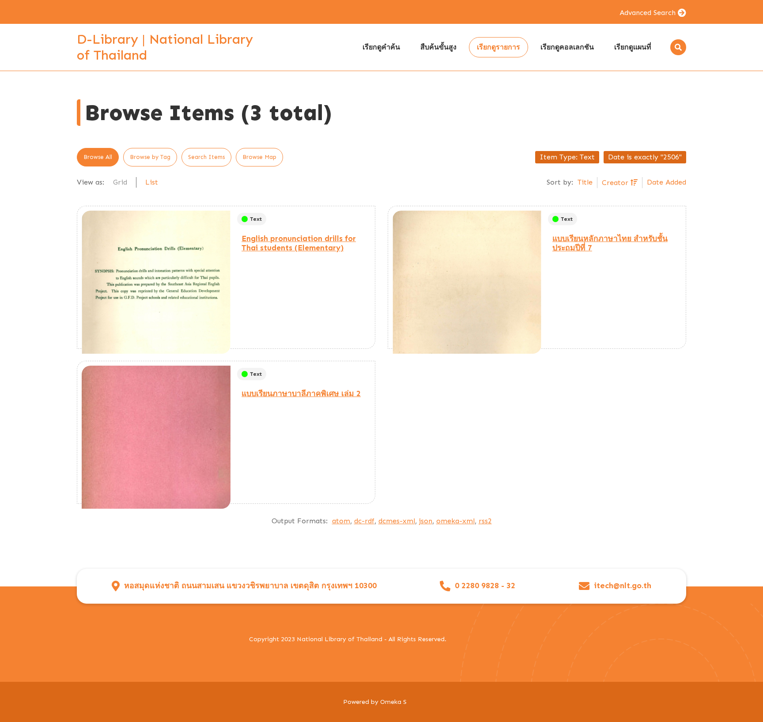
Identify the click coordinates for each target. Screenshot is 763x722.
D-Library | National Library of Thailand (165, 47)
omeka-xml (455, 521)
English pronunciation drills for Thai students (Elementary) (299, 243)
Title (585, 182)
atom (341, 521)
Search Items (206, 157)
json (425, 521)
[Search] (678, 47)
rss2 (485, 521)
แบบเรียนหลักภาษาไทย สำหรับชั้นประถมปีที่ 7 (610, 243)
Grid (120, 182)
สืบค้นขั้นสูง (438, 47)
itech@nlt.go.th (622, 585)
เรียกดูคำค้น (381, 47)
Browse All (97, 157)
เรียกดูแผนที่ (632, 47)
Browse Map (259, 157)
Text (256, 219)
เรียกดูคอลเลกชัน (567, 47)
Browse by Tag (150, 157)
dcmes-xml (396, 521)
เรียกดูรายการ (498, 47)
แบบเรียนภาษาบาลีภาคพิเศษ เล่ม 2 (301, 393)
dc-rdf (364, 521)
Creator (616, 182)
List (151, 182)
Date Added (666, 182)
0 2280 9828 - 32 (485, 585)
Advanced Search (647, 12)
